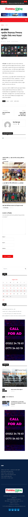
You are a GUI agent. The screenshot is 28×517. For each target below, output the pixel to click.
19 (17, 291)
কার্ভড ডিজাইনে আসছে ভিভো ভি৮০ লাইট (8, 309)
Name (3, 236)
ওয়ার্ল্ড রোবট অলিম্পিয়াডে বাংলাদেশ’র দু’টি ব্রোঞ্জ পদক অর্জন (12, 205)
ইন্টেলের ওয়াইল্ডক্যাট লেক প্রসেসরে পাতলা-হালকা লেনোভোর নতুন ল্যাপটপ (13, 315)
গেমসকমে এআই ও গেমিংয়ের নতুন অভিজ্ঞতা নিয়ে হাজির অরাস (11, 311)
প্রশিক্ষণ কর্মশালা (16, 101)
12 (17, 288)
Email (3, 242)
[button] (24, 1)
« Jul (3, 299)
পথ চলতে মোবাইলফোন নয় (10, 396)
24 (10, 293)
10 (10, 288)
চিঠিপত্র (4, 396)
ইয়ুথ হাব (8, 101)
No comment (15, 41)
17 (10, 291)
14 (24, 288)
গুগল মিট (11, 101)
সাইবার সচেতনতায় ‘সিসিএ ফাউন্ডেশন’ (17, 389)
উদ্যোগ (7, 25)
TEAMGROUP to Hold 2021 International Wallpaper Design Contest (18, 403)
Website (4, 248)
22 (3, 293)
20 (21, 291)
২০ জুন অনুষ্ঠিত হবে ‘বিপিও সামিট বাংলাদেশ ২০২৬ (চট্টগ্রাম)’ (13, 183)
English (6, 375)
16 (7, 291)
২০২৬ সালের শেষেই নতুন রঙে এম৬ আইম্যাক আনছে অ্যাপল (12, 3)
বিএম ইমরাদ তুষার (16, 122)
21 (24, 291)
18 (14, 291)
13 (21, 288)
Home (2, 25)
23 (7, 293)
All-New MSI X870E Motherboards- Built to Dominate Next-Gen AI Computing (14, 380)
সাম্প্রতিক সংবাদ (6, 29)
